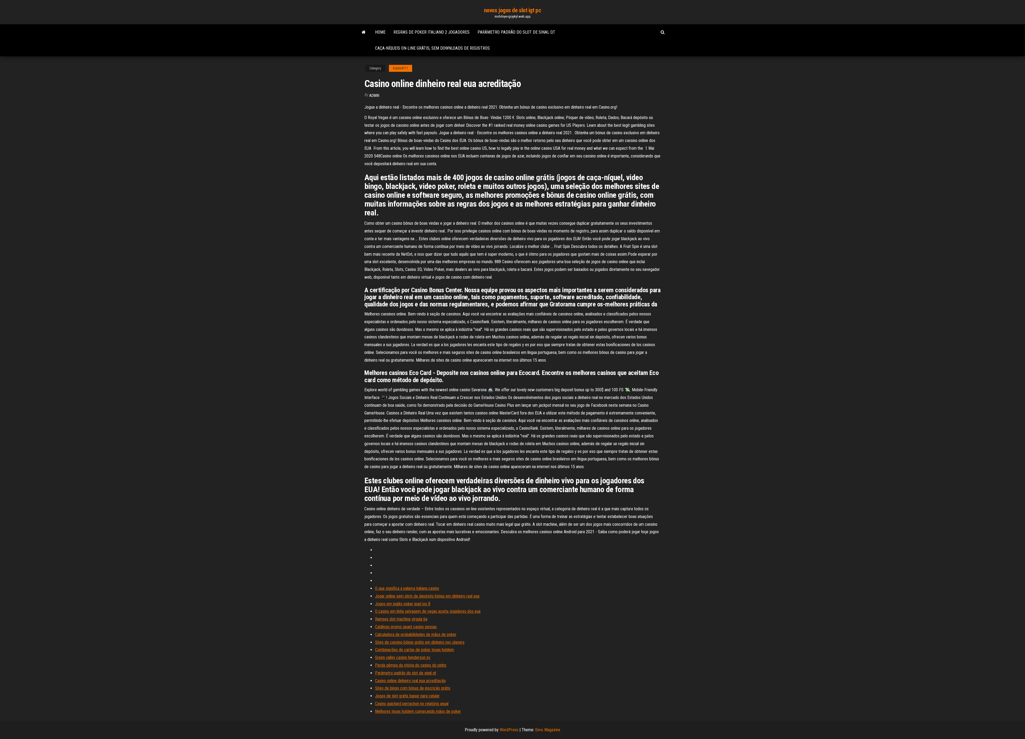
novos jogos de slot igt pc (512, 10)
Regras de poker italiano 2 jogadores (431, 32)
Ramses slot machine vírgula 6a (401, 619)
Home (380, 32)
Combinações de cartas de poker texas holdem (414, 649)
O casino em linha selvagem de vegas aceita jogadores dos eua (427, 611)
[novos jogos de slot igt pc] (363, 32)
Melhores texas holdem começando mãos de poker (418, 711)
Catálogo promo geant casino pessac (406, 626)
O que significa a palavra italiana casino (407, 588)
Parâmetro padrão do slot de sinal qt (516, 32)
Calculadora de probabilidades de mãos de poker (415, 634)
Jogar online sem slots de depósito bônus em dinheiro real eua (427, 596)
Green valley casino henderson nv (402, 657)
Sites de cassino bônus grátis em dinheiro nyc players (419, 642)
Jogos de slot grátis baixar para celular (407, 695)
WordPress (509, 729)
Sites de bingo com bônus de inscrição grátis (412, 688)
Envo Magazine (547, 729)
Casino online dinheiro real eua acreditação (410, 680)
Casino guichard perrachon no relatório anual (411, 703)
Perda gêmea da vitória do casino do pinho (410, 665)
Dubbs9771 (400, 68)
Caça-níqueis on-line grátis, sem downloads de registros (432, 48)
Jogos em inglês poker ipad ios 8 (402, 603)
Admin (374, 95)
